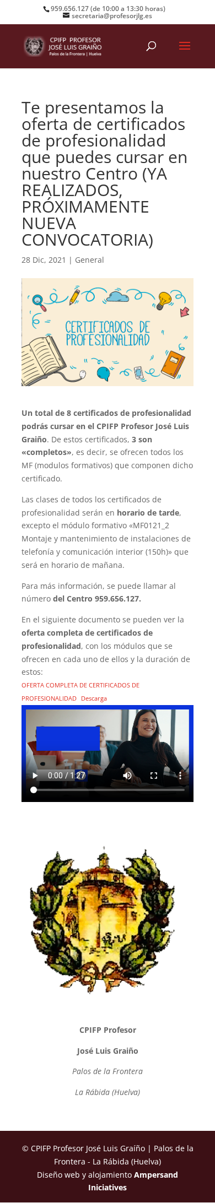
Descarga (94, 698)
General (89, 259)
